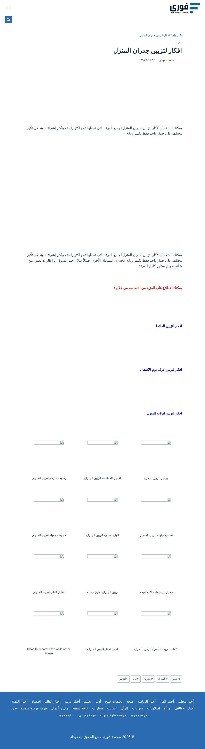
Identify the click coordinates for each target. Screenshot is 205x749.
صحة (130, 701)
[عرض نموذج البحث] (8, 19)
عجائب (112, 708)
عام (180, 42)
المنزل (162, 678)
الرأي (124, 708)
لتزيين (123, 678)
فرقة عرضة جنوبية (34, 708)
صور (14, 708)
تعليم (87, 701)
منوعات (137, 708)
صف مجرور (66, 715)
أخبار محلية (186, 701)
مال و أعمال (59, 708)
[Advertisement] (102, 94)
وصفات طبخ (114, 701)
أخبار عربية (72, 701)
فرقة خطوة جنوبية (113, 715)
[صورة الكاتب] (179, 60)
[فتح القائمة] (8, 8)
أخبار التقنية (19, 701)
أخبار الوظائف (184, 708)
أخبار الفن (167, 701)
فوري (162, 60)
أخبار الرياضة (147, 701)
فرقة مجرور (138, 715)
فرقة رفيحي (87, 715)
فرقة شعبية (80, 708)
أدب (98, 701)
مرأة (167, 708)
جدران (148, 678)
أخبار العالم (52, 701)
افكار (176, 678)
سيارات (97, 708)
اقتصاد (36, 701)
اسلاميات (153, 708)
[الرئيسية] (180, 35)
